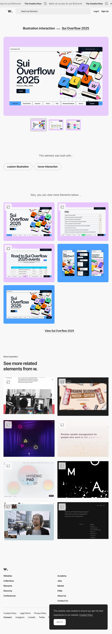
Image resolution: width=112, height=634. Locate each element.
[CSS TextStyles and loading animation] (82, 438)
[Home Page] (82, 396)
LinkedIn (31, 617)
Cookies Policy (10, 613)
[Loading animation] (29, 221)
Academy (61, 576)
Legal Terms (25, 613)
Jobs (59, 581)
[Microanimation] (82, 221)
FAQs (59, 590)
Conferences (10, 595)
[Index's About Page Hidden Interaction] (82, 520)
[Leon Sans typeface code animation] (82, 479)
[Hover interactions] (29, 263)
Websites (8, 576)
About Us (61, 595)
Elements (8, 585)
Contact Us (62, 600)
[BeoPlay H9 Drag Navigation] (29, 521)
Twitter (42, 617)
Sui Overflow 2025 (75, 28)
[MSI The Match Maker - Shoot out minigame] (29, 438)
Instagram (20, 617)
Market (60, 585)
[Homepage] (29, 479)
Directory (8, 590)
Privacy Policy (40, 613)
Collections (9, 581)
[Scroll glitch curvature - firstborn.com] (29, 395)
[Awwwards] (10, 11)
